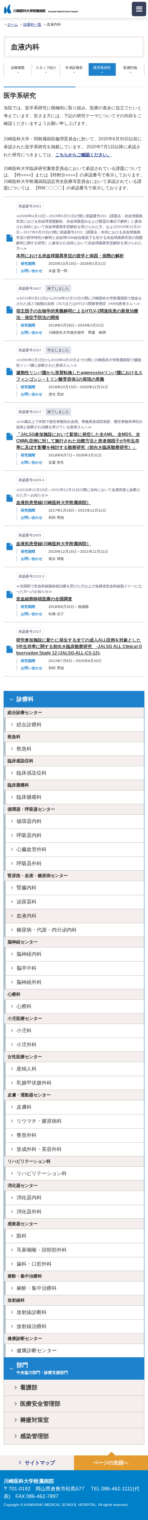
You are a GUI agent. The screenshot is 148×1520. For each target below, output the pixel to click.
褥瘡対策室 (34, 1420)
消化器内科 (29, 1197)
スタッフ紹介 (46, 68)
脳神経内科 (29, 954)
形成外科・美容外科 (39, 1149)
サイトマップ (40, 1463)
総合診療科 (29, 724)
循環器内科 (29, 821)
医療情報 (130, 68)
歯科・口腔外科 (34, 1264)
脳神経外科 (29, 982)
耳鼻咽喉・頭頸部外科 (42, 1250)
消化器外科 (29, 1211)
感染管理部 (34, 1436)
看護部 (28, 1387)
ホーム (12, 24)
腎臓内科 (27, 887)
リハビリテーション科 (42, 1173)
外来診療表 (74, 68)
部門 (42, 1368)
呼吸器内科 (29, 835)
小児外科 (27, 1044)
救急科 (24, 749)
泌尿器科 (27, 901)
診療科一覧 (32, 24)
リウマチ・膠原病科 (39, 1121)
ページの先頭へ (111, 1463)
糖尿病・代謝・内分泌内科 (47, 930)
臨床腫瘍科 (29, 797)
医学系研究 (102, 68)
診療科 (25, 699)
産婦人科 (27, 1069)
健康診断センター (37, 1350)
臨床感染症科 (32, 773)
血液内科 (27, 916)
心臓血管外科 (32, 849)
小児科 (24, 1030)
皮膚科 (24, 1107)
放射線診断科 (32, 1312)
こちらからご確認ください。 (83, 154)
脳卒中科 (27, 968)
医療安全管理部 (40, 1404)
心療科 (24, 1006)
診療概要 (18, 68)
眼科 (22, 1236)
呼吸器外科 (29, 863)
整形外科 (27, 1135)
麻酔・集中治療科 (37, 1288)
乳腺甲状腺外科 (34, 1083)
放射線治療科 (32, 1326)
